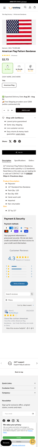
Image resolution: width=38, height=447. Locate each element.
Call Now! (24, 1)
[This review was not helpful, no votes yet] (31, 328)
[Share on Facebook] (15, 141)
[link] (30, 7)
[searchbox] (17, 294)
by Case (30, 70)
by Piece (7, 69)
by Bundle (19, 70)
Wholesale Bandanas (20, 14)
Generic (4, 48)
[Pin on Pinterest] (19, 141)
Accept (19, 437)
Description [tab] (6, 160)
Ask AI (20, 152)
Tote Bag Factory (7, 14)
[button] (33, 442)
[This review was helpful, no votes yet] (27, 328)
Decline (18, 441)
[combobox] (25, 305)
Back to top (19, 372)
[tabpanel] (19, 188)
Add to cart (26, 110)
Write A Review (19, 284)
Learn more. (20, 134)
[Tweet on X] (10, 141)
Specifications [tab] (20, 160)
